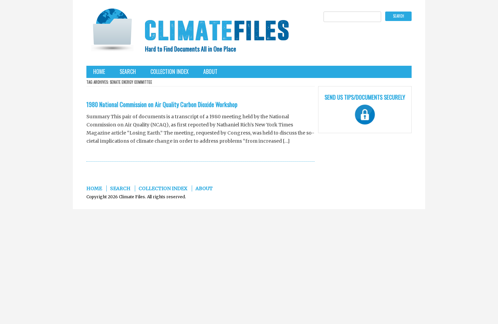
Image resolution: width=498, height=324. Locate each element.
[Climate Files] (111, 32)
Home (99, 71)
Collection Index (169, 71)
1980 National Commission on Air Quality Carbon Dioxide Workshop (161, 104)
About (210, 71)
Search (128, 71)
